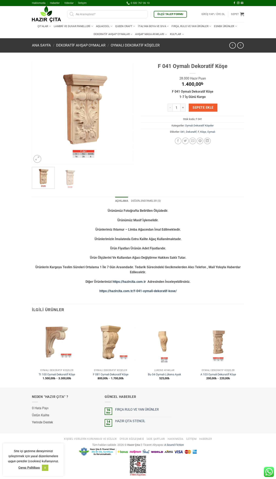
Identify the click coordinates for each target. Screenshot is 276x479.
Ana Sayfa (41, 45)
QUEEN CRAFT (123, 26)
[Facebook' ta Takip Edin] (234, 3)
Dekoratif (191, 131)
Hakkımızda (38, 2)
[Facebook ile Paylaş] (178, 141)
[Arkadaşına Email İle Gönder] (192, 141)
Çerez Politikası (29, 467)
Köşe (203, 131)
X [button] (45, 467)
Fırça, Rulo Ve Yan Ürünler (190, 26)
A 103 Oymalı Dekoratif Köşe (218, 374)
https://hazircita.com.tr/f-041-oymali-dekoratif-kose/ (138, 291)
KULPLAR (175, 34)
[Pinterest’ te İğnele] (200, 141)
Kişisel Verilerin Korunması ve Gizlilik (90, 439)
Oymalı (211, 131)
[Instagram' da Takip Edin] (238, 3)
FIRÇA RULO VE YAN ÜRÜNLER (137, 409)
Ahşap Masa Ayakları (149, 34)
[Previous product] (240, 45)
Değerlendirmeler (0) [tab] (146, 200)
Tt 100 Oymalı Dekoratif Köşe (57, 374)
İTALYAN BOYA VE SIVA (152, 26)
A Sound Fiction (174, 445)
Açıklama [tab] (121, 200)
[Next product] (232, 45)
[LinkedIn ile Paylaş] (207, 141)
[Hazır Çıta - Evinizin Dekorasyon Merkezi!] (46, 14)
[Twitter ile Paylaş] (185, 141)
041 (182, 131)
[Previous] (39, 112)
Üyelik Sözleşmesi (132, 439)
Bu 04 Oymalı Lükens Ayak (164, 374)
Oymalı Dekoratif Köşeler (135, 45)
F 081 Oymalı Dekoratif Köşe (110, 374)
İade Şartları (156, 439)
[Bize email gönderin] (242, 3)
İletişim (82, 2)
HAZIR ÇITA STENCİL (130, 421)
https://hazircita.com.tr (129, 282)
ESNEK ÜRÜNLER (224, 26)
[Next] (128, 112)
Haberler (55, 2)
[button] (213, 14)
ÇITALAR (43, 26)
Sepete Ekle (203, 107)
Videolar (69, 2)
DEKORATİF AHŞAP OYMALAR (112, 34)
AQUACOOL (103, 26)
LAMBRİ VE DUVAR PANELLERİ (72, 26)
